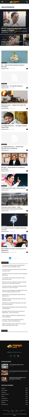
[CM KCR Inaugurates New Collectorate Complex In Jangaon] (14, 21)
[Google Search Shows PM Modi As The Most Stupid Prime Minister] (4, 379)
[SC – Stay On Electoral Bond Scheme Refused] (14, 57)
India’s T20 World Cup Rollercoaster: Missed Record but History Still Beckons (13, 316)
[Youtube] (18, 356)
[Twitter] (14, 356)
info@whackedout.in (17, 352)
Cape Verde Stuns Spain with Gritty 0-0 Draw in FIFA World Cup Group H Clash (14, 270)
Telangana (12, 410)
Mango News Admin (4, 32)
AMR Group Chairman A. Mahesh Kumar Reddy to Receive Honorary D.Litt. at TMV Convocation (14, 287)
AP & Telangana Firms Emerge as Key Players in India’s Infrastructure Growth (13, 278)
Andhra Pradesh (6, 410)
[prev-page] (2, 336)
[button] (2, 2)
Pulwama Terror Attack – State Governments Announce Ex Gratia (11, 208)
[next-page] (18, 258)
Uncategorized (4, 26)
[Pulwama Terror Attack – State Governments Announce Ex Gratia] (14, 199)
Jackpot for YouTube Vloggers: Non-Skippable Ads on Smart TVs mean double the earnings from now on (14, 291)
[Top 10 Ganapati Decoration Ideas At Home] (4, 372)
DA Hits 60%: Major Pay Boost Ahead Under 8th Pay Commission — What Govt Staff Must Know (13, 320)
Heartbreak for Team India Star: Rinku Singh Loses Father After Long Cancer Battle (14, 303)
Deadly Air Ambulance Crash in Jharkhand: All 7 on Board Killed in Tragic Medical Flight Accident (14, 324)
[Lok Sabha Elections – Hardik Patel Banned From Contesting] (14, 138)
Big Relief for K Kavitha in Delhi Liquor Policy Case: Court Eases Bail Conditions (13, 299)
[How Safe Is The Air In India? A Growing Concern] (14, 219)
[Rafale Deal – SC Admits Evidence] (14, 77)
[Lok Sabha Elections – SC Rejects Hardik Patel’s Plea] (14, 117)
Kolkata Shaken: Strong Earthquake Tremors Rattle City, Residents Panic (13, 295)
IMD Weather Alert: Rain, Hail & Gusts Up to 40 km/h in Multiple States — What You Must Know (13, 312)
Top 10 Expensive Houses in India (16, 364)
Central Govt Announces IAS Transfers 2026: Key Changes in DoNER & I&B (14, 274)
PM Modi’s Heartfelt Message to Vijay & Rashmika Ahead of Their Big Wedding (14, 308)
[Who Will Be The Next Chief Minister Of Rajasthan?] (14, 240)
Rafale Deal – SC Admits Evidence (12, 86)
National (17, 410)
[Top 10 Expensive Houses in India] (4, 366)
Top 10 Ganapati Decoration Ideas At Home (18, 371)
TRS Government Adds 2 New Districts (13, 188)
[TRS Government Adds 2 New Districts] (14, 180)
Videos (13, 411)
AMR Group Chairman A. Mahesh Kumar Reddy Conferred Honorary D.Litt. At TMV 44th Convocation (14, 282)
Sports (9, 411)
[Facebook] (11, 356)
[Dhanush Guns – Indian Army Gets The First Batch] (14, 97)
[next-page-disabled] (4, 336)
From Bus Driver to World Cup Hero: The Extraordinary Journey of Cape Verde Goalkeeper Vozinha (13, 266)
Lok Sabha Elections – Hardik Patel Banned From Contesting (12, 147)
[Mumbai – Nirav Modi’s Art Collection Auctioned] (14, 159)
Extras (16, 411)
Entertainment (22, 410)
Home (2, 5)
